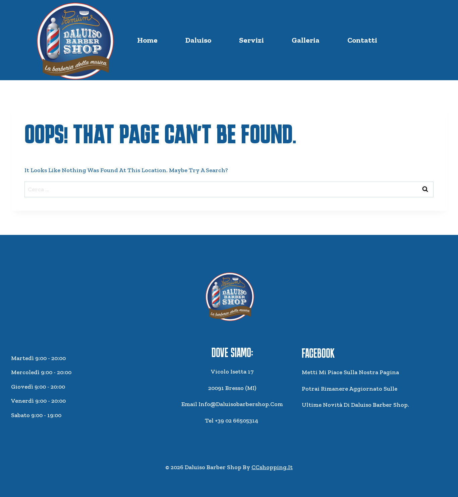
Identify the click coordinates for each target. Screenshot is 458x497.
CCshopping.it (272, 467)
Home (147, 40)
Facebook (318, 353)
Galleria (306, 40)
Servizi (251, 40)
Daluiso (198, 40)
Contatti (362, 40)
